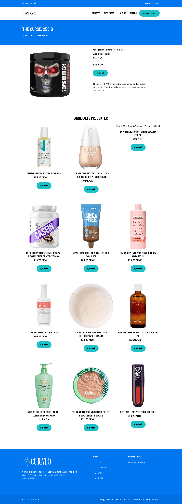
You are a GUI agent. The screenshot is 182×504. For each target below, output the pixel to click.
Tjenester (102, 467)
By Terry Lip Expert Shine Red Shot (138, 412)
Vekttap (29, 35)
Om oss (101, 472)
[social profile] (35, 3)
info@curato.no (151, 3)
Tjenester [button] (109, 13)
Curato (96, 13)
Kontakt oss (149, 13)
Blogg (122, 13)
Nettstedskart (152, 499)
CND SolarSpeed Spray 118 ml (44, 332)
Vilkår (123, 499)
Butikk (133, 13)
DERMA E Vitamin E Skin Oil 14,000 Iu (44, 173)
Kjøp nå (100, 73)
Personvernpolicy (136, 499)
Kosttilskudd (42, 35)
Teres (100, 462)
